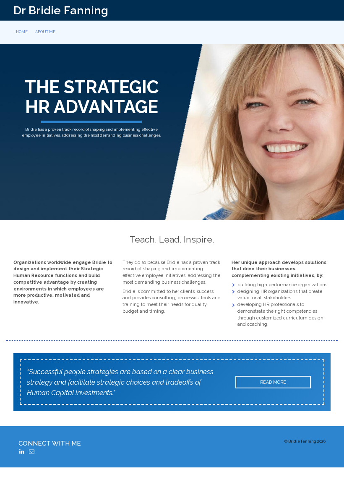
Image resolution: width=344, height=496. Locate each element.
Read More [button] (273, 382)
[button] (21, 452)
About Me (45, 32)
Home (22, 32)
